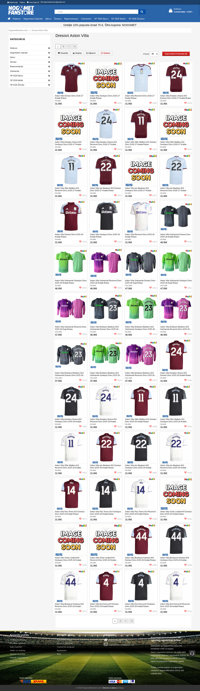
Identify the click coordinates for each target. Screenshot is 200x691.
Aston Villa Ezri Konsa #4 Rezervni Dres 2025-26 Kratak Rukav (175, 605)
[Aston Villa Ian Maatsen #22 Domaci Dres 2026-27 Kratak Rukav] (106, 170)
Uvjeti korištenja (17, 661)
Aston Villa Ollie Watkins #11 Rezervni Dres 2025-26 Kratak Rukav (68, 467)
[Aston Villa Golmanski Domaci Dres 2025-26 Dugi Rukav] (141, 263)
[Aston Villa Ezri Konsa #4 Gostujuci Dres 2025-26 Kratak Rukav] (141, 586)
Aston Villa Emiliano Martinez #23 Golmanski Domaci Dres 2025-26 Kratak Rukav (104, 329)
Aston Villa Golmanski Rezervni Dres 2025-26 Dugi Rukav (70, 328)
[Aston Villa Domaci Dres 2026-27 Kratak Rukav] (71, 78)
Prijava (22, 2)
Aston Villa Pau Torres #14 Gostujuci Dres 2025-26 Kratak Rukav (105, 513)
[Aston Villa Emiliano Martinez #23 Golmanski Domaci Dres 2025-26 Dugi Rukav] (71, 355)
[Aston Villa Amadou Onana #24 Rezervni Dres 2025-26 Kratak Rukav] (106, 401)
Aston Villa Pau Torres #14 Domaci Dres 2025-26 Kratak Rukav (70, 513)
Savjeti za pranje (17, 654)
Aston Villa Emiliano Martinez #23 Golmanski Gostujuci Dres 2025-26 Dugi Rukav (105, 375)
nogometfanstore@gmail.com (53, 2)
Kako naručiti (16, 647)
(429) (119, 427)
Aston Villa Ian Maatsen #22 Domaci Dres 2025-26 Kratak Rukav (105, 466)
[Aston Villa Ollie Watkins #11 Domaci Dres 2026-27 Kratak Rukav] (141, 124)
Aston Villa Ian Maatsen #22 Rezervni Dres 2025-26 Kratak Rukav (173, 467)
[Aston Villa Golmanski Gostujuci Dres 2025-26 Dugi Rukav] (176, 263)
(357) (119, 195)
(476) (189, 611)
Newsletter (62, 650)
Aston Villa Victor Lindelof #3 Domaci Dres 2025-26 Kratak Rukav (176, 513)
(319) (189, 103)
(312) (84, 103)
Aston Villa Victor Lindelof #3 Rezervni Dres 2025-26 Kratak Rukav (103, 560)
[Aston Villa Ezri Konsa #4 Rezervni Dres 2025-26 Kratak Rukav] (176, 586)
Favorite (64, 53)
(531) (154, 380)
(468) (154, 473)
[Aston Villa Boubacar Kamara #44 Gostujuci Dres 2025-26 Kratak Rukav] (176, 540)
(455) (84, 288)
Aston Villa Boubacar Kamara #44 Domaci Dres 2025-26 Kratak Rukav (140, 559)
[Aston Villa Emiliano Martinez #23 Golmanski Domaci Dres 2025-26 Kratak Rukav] (106, 309)
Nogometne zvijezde (19, 53)
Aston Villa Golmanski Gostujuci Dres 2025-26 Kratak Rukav (71, 282)
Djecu (12, 57)
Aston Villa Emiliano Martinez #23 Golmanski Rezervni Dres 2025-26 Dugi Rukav (140, 375)
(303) (119, 103)
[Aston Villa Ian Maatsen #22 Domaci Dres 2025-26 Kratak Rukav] (106, 447)
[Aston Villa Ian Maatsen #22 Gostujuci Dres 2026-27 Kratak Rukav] (141, 170)
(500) (119, 380)
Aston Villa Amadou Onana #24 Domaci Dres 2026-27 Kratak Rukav (175, 97)
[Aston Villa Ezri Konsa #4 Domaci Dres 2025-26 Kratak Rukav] (106, 586)
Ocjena (78, 53)
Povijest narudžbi (65, 643)
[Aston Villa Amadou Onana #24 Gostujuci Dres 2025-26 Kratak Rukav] (71, 401)
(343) (154, 149)
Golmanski (14, 71)
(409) (84, 334)
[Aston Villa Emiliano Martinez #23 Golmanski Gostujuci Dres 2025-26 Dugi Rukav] (106, 355)
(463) (119, 565)
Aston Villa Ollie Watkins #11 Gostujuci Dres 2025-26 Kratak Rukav (173, 421)
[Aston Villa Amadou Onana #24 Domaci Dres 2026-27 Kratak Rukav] (176, 78)
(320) (119, 149)
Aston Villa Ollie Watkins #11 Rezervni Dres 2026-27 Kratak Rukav (68, 190)
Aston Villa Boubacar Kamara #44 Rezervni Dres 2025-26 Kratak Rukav (69, 606)
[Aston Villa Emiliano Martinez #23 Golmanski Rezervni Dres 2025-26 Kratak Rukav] (176, 309)
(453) (119, 288)
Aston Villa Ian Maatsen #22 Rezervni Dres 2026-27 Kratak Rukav (173, 190)
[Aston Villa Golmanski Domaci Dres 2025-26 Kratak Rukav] (176, 216)
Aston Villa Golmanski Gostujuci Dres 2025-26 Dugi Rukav (176, 282)
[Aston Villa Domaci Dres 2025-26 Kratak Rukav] (71, 216)
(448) (154, 519)
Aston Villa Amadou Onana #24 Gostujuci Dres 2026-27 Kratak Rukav (68, 144)
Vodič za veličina (17, 650)
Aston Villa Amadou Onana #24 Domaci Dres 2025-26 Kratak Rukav (175, 374)
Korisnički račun (64, 640)
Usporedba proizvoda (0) (176, 54)
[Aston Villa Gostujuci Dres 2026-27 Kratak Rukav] (106, 78)
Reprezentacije (16, 66)
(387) (154, 242)
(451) (189, 288)
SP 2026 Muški (16, 80)
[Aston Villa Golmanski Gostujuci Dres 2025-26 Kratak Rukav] (71, 263)
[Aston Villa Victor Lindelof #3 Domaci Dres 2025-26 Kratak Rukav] (176, 494)
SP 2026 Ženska (17, 85)
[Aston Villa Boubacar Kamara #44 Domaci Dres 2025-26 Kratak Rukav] (141, 540)
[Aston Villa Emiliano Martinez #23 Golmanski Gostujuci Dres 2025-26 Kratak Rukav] (141, 309)
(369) (154, 103)
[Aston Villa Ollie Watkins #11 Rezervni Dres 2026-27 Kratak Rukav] (71, 170)
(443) (189, 473)
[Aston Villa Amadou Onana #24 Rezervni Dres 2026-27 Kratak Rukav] (106, 124)
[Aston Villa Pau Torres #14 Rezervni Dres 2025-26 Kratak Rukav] (141, 494)
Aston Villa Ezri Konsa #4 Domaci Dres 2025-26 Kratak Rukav (104, 605)
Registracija (13, 2)
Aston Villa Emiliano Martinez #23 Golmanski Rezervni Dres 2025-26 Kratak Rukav (175, 329)
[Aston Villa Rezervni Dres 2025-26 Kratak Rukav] (141, 216)
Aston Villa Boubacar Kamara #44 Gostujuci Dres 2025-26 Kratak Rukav (174, 560)
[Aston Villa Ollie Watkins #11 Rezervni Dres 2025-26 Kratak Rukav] (71, 447)
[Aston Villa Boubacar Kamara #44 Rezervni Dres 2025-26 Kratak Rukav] (71, 586)
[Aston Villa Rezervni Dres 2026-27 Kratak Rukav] (141, 78)
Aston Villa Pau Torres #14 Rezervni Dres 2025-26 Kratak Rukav (140, 513)
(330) (84, 149)
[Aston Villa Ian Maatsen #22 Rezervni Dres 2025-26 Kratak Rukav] (176, 447)
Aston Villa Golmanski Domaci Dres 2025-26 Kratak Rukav (175, 235)
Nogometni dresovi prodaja (164, 637)
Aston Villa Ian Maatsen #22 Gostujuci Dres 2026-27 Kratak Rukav (138, 190)
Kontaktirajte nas (17, 640)
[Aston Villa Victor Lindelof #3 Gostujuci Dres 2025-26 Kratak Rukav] (71, 540)
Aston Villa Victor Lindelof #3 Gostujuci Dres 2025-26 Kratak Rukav (68, 560)
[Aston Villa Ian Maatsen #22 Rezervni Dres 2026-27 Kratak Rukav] (176, 170)
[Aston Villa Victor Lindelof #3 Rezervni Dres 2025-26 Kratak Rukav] (106, 540)
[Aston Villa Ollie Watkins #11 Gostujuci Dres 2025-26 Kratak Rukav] (176, 401)
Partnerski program (66, 647)
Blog (59, 654)
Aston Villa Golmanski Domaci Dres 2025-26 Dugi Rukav (140, 282)
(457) (84, 519)
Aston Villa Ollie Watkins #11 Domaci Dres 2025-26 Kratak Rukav (140, 420)
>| (74, 46)
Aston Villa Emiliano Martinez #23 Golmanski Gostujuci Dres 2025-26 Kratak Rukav (140, 329)
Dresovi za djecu (109, 688)
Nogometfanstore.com (118, 640)
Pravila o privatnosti (19, 658)
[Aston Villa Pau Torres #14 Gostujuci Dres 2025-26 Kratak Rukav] (106, 494)
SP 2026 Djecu (16, 76)
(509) (189, 334)
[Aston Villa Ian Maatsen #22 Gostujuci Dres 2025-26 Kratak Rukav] (141, 447)
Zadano (106, 53)
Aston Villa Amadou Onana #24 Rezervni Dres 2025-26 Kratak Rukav (103, 421)
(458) (84, 427)
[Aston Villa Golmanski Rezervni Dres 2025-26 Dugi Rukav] (71, 309)
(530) (119, 334)
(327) (189, 149)
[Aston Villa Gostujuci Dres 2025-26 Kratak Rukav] (106, 216)
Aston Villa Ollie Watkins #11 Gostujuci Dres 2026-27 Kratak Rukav (173, 144)
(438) (154, 427)
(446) (189, 380)
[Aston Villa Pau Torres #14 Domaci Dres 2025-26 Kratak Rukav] (71, 494)
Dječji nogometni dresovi (162, 652)
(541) (119, 519)
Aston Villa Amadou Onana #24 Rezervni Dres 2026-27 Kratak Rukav (103, 144)
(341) (84, 195)
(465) (84, 473)
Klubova (13, 48)
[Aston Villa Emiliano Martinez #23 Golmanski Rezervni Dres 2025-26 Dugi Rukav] (141, 355)
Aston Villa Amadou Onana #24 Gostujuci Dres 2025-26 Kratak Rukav (68, 421)
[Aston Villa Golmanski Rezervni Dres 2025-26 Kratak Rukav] (106, 263)
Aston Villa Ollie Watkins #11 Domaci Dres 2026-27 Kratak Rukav (140, 143)
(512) (84, 380)
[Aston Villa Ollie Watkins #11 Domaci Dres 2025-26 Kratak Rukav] (141, 401)
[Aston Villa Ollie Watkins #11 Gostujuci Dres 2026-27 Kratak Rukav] (176, 124)
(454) (189, 242)
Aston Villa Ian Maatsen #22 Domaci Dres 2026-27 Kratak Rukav (105, 189)
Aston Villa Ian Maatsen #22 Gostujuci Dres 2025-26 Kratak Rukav (138, 467)
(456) (189, 519)
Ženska (13, 62)
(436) (189, 565)
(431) (154, 288)
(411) (119, 242)
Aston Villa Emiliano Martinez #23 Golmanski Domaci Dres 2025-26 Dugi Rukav (69, 375)
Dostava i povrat (17, 643)
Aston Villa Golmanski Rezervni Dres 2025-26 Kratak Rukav (105, 282)
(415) (84, 242)
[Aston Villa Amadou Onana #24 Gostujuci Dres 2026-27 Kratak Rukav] (71, 124)
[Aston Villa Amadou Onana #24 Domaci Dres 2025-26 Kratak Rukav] (176, 355)
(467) (84, 611)
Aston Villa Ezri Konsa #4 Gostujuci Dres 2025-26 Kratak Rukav (140, 605)
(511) (154, 334)
